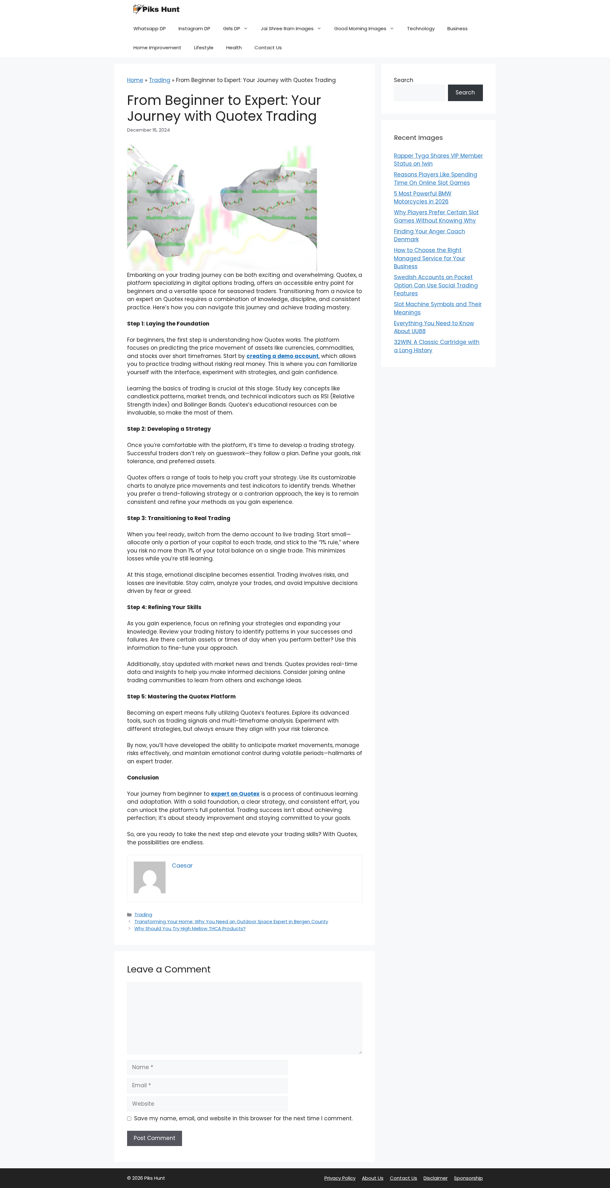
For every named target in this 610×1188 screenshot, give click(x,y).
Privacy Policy (340, 1178)
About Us (372, 1178)
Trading (159, 80)
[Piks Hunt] (155, 9)
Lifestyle (204, 47)
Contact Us (268, 47)
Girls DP (231, 28)
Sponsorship (468, 1178)
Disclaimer (436, 1178)
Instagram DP (194, 28)
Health (234, 47)
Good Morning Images (360, 28)
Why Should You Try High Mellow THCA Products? (190, 928)
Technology (421, 28)
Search (403, 80)
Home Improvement (157, 47)
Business (457, 28)
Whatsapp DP (149, 28)
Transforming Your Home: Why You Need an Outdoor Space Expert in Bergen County (231, 921)
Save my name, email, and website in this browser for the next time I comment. (243, 1118)
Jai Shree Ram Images (287, 28)
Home (135, 80)
